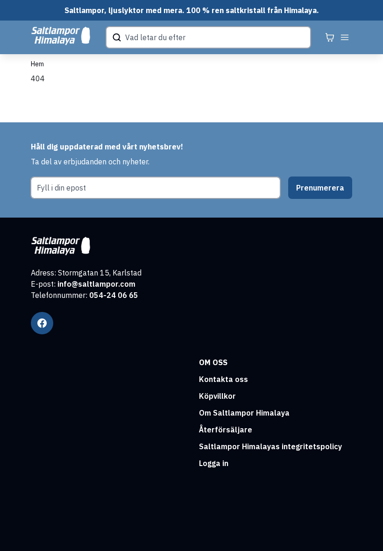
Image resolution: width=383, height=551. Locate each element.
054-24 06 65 (113, 295)
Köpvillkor (217, 396)
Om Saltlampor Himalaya (244, 412)
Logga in (213, 463)
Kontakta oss (223, 379)
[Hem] (61, 36)
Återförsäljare (225, 429)
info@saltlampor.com (96, 284)
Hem (37, 64)
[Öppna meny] (344, 37)
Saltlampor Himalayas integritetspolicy (270, 446)
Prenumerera (320, 187)
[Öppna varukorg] (329, 37)
